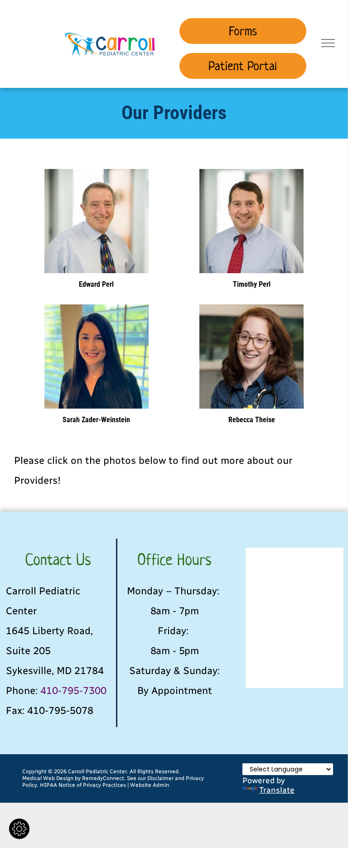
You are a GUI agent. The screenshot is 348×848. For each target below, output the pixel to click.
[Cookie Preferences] (19, 829)
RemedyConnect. (104, 778)
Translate (277, 790)
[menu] (328, 43)
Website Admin (149, 785)
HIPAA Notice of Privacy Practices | (84, 785)
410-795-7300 (73, 690)
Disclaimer (160, 778)
